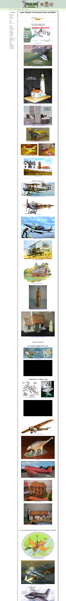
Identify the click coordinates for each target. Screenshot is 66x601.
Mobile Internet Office (12, 40)
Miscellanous (27, 9)
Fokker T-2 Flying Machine (38, 434)
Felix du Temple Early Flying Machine (38, 558)
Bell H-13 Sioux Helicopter (38, 259)
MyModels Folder (12, 15)
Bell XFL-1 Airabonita (38, 238)
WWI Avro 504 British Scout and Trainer (38, 196)
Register (10, 22)
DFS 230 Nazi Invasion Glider (38, 66)
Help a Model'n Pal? (11, 23)
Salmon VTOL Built (47, 397)
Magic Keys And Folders (13, 38)
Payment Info (11, 17)
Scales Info (11, 41)
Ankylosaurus (37, 459)
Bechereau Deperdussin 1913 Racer (38, 141)
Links (10, 42)
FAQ (12, 9)
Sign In (10, 20)
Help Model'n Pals (12, 29)
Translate (15, 4)
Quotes (10, 43)
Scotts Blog (11, 28)
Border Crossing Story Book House (38, 336)
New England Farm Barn (38, 283)
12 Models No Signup (12, 45)
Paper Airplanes (12, 48)
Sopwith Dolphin (38, 358)
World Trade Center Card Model (38, 125)
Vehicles (22, 9)
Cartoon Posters (12, 47)
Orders (10, 16)
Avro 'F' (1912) (38, 214)
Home (10, 9)
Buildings (19, 9)
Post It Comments (12, 33)
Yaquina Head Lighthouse (38, 103)
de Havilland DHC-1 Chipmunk (29, 155)
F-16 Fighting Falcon (38, 43)
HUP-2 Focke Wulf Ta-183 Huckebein (38, 584)
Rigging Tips (11, 35)
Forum (10, 27)
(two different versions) (46, 156)
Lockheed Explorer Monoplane (38, 478)
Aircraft (15, 9)
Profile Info (11, 18)
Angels (10, 30)
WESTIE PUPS (12, 39)
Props (10, 36)
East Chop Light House (38, 175)
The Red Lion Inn (38, 501)
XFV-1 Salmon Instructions (31, 397)
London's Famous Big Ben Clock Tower (37, 309)
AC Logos (11, 32)
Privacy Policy (11, 46)
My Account (11, 14)
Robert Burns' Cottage (38, 525)
